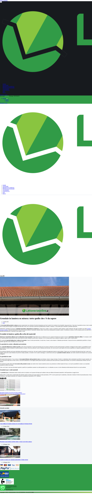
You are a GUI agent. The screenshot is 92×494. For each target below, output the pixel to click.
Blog (4, 323)
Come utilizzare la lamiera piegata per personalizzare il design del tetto (16, 423)
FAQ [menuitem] (4, 91)
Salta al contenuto (4, 0)
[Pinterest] (4, 378)
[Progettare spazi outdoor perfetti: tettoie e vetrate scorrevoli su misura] (10, 439)
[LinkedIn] (5, 378)
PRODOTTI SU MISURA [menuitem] (8, 86)
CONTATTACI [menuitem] (6, 90)
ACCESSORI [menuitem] (6, 89)
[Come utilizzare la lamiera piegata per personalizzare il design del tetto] (10, 421)
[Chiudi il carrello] (1, 2)
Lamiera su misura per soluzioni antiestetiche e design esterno (14, 459)
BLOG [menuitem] (4, 92)
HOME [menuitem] (4, 84)
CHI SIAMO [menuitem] (5, 85)
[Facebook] (1, 378)
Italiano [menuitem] (4, 98)
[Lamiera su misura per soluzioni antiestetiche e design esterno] (10, 457)
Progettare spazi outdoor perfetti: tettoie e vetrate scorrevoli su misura (16, 441)
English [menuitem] (7, 99)
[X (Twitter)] (2, 378)
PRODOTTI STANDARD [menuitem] (8, 87)
